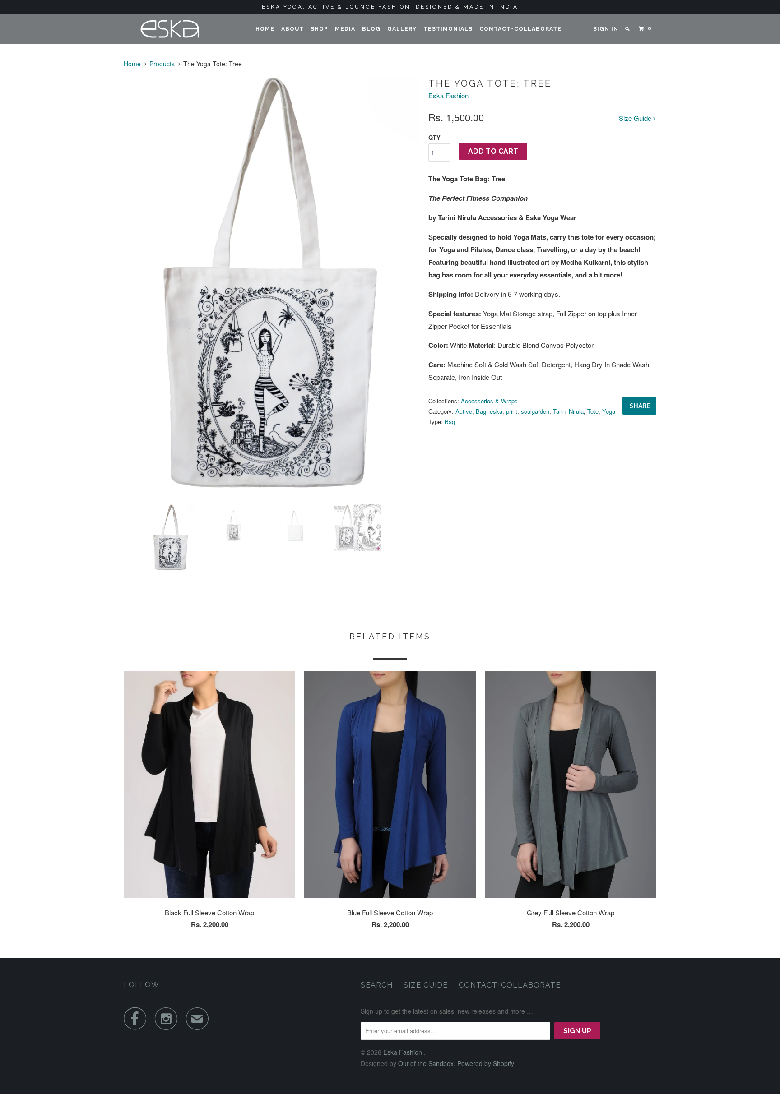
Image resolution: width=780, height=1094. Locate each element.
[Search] (627, 29)
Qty (434, 137)
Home (264, 29)
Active (463, 411)
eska (496, 411)
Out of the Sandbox (426, 1063)
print (511, 411)
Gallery (402, 29)
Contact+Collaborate (520, 29)
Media (345, 29)
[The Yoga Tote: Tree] (271, 287)
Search (377, 985)
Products (162, 63)
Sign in (605, 29)
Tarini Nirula (568, 411)
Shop (319, 29)
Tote (593, 411)
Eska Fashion (448, 95)
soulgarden (535, 411)
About (292, 29)
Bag (481, 411)
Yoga (608, 411)
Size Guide (636, 118)
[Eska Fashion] (170, 29)
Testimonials (448, 29)
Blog (371, 29)
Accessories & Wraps (489, 401)
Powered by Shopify (485, 1063)
